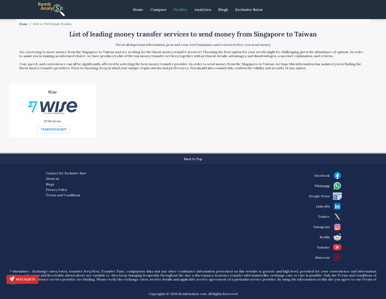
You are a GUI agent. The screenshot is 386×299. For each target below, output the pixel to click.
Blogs (223, 9)
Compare (158, 9)
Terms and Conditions (63, 195)
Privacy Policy (56, 190)
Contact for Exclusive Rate (66, 173)
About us (52, 179)
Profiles (180, 9)
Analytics (202, 9)
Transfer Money (54, 129)
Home (138, 9)
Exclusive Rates (249, 9)
